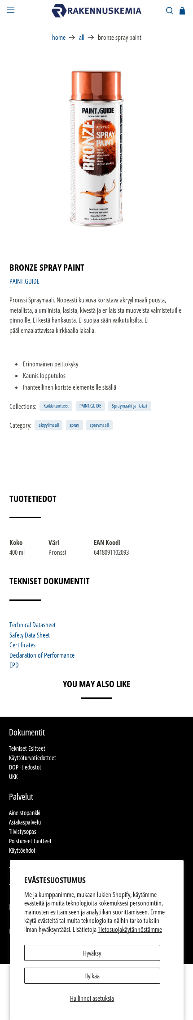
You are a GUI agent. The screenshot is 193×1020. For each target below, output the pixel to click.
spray (74, 424)
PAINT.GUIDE (24, 280)
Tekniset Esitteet (27, 748)
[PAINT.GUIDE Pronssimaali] (96, 149)
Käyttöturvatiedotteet (32, 757)
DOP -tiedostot (25, 767)
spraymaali (99, 424)
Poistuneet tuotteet (30, 841)
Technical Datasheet (32, 624)
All (81, 37)
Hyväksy (92, 952)
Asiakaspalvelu (25, 822)
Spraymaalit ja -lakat (129, 405)
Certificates (22, 644)
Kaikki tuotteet (56, 405)
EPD (14, 664)
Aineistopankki (24, 812)
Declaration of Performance (42, 654)
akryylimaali (49, 424)
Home (59, 37)
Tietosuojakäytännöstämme (130, 929)
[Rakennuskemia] (96, 10)
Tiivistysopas (22, 831)
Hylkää (92, 975)
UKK (13, 776)
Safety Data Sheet (29, 634)
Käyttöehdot (22, 850)
